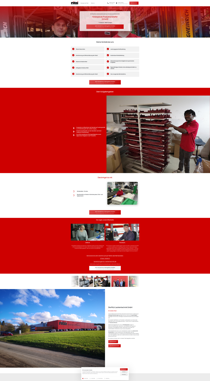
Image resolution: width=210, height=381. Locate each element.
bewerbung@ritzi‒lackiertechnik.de (105, 261)
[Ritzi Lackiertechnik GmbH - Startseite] (74, 3)
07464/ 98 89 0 (105, 258)
